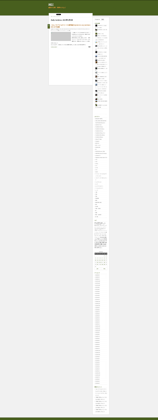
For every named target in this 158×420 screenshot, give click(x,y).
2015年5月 (97, 340)
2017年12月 (97, 281)
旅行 (96, 204)
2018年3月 (97, 275)
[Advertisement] (70, 56)
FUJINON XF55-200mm (100, 135)
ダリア (102, 230)
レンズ (56, 30)
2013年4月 (97, 383)
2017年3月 (97, 295)
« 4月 (97, 268)
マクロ (101, 232)
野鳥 (96, 247)
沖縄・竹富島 (98, 208)
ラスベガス (104, 234)
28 (102, 264)
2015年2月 (97, 346)
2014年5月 (97, 362)
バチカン (97, 232)
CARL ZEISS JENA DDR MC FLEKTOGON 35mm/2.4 (68, 29)
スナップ (98, 230)
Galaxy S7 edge (98, 139)
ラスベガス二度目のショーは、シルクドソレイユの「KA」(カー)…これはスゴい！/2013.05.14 (101, 86)
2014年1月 (97, 371)
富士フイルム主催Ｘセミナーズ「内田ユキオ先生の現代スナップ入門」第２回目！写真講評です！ (101, 64)
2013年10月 (97, 375)
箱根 (96, 212)
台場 (100, 239)
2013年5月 (97, 381)
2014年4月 (97, 364)
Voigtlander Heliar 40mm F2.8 (101, 157)
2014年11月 (97, 352)
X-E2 (96, 161)
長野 (98, 247)
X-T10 (96, 167)
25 (97, 264)
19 (99, 262)
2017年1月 (97, 299)
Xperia (96, 171)
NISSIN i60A (97, 147)
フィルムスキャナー (99, 188)
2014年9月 (97, 356)
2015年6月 (97, 338)
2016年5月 (97, 315)
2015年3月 (97, 344)
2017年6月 (97, 291)
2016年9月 (97, 307)
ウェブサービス (98, 182)
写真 (96, 196)
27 (100, 264)
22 (104, 262)
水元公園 (98, 242)
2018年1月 (97, 279)
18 (97, 262)
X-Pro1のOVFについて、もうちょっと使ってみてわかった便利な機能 (101, 48)
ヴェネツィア (97, 237)
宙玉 (102, 239)
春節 (99, 240)
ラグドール (98, 234)
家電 (96, 200)
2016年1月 (97, 324)
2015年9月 (97, 332)
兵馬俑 (96, 239)
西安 (105, 246)
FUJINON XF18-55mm (81, 29)
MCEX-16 (87, 29)
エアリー (104, 227)
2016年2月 (97, 322)
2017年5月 (97, 293)
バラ (99, 232)
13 (100, 260)
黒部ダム (100, 247)
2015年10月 (97, 330)
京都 (96, 194)
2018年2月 (97, 277)
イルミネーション (99, 227)
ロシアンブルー (98, 235)
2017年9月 (97, 287)
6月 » (104, 268)
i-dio (103, 223)
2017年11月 (97, 283)
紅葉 (98, 246)
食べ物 (96, 216)
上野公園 (102, 237)
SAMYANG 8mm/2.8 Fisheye (101, 153)
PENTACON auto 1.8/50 (100, 151)
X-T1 (96, 165)
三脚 (96, 192)
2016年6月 (97, 313)
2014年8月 (97, 358)
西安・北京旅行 (98, 214)
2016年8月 (97, 309)
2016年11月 (97, 303)
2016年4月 (97, 317)
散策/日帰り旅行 (98, 202)
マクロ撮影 (68, 30)
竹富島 (104, 244)
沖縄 (103, 242)
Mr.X (54, 29)
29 (104, 264)
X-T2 (96, 169)
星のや (97, 240)
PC (96, 149)
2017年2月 (97, 297)
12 (99, 260)
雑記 (51, 4)
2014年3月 (97, 366)
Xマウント (101, 225)
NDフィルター (98, 145)
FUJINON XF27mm (99, 130)
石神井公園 (98, 244)
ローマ (104, 235)
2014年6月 (97, 360)
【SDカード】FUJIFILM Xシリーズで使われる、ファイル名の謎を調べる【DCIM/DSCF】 (101, 37)
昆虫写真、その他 (100, 33)
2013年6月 (97, 379)
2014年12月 (97, 350)
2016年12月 (97, 301)
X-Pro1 (96, 163)
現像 (106, 242)
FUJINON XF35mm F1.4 (100, 133)
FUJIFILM (98, 223)
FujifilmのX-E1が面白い (101, 60)
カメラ (53, 30)
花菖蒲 (103, 246)
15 (104, 260)
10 (95, 260)
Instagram (97, 141)
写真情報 (97, 198)
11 (97, 260)
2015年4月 (97, 342)
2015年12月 (97, 326)
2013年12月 (97, 373)
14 (102, 260)
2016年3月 (97, 319)
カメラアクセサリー (63, 30)
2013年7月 (97, 377)
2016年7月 (97, 311)
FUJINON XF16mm (99, 126)
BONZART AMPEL (99, 118)
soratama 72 (97, 155)
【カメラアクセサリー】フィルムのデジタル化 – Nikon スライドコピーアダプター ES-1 (101, 391)
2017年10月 (97, 285)
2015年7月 (97, 336)
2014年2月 (97, 368)
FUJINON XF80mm (99, 137)
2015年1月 (97, 348)
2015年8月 (97, 334)
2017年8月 (97, 289)
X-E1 (96, 159)
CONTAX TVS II (98, 124)
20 (100, 262)
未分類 (96, 206)
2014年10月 (97, 354)
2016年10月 (97, 305)
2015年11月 (97, 328)
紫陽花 (100, 246)
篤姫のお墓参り (100, 99)
